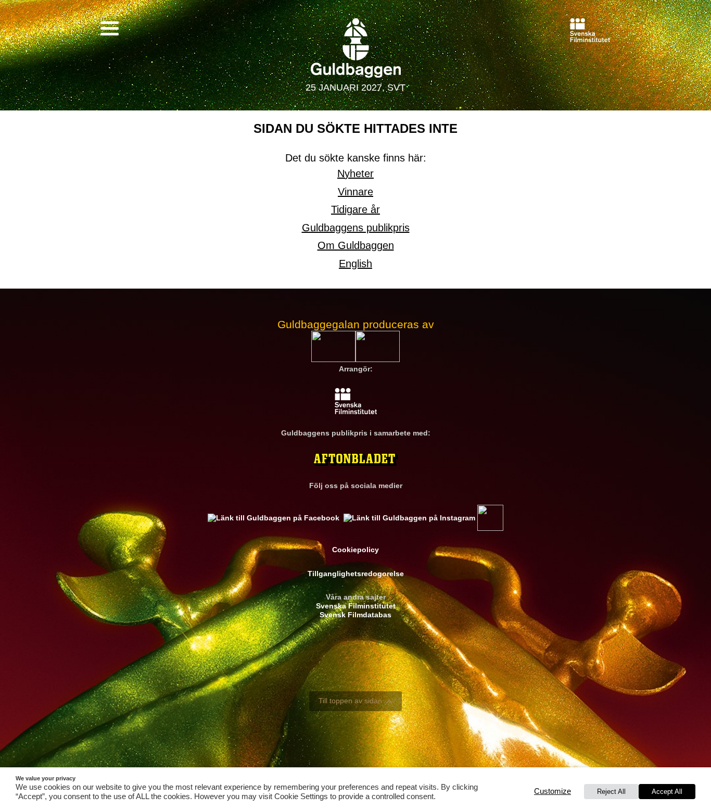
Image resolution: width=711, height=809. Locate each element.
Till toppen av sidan (350, 700)
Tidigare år (355, 209)
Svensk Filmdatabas (355, 615)
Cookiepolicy (355, 549)
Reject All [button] (611, 791)
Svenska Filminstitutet (356, 606)
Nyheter (355, 173)
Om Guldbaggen (356, 245)
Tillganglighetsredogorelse (356, 573)
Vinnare (355, 191)
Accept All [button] (667, 791)
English (355, 263)
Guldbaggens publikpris (356, 227)
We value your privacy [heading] (45, 778)
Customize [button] (552, 791)
